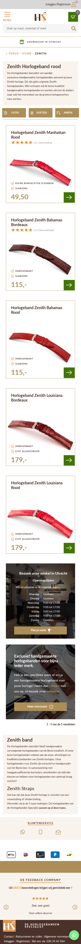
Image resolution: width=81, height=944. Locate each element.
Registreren (23, 941)
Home (27, 53)
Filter (15, 113)
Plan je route (39, 630)
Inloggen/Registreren (58, 4)
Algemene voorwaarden (58, 936)
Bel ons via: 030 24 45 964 (48, 941)
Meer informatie (37, 706)
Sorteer (41, 113)
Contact (9, 936)
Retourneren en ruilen (29, 936)
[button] (7, 16)
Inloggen (9, 941)
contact (54, 686)
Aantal (68, 113)
